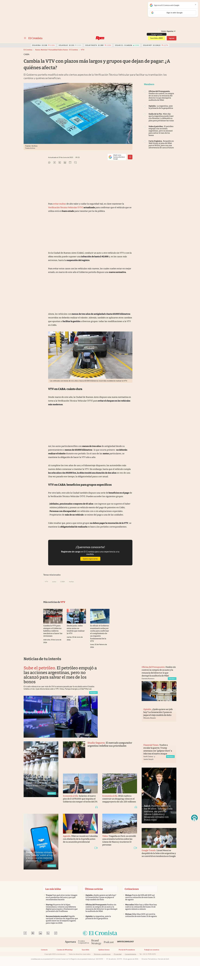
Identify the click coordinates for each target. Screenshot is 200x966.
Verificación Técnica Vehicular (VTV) (65, 207)
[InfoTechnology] (125, 942)
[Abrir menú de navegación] (25, 38)
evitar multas (59, 204)
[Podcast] (109, 942)
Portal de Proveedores (127, 950)
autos (54, 582)
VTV (82, 50)
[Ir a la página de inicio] (35, 38)
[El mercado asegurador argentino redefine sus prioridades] (74, 755)
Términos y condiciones (102, 954)
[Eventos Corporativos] (83, 942)
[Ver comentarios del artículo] (75, 162)
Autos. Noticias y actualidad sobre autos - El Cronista (56, 50)
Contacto (44, 950)
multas (71, 582)
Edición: (167, 31)
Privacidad (118, 954)
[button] (194, 818)
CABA (62, 582)
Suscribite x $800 (156, 38)
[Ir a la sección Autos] (100, 38)
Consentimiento (130, 954)
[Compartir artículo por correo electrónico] (70, 162)
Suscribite (85, 950)
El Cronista (28, 50)
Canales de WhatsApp (65, 950)
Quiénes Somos (103, 950)
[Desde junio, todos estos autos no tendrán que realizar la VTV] (76, 616)
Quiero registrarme (90, 559)
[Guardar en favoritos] (130, 157)
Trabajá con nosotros (151, 950)
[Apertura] (70, 942)
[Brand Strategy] (96, 942)
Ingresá (171, 38)
